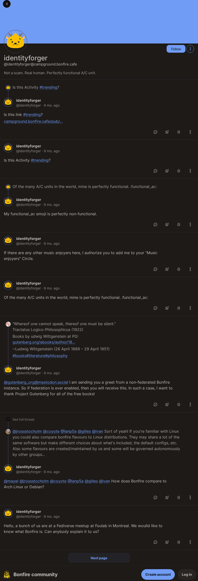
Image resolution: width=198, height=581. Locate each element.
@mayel (11, 481)
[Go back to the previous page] (7, 4)
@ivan (97, 431)
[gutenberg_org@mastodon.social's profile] (8, 324)
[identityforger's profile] (8, 87)
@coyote (51, 431)
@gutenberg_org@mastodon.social (36, 382)
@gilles (84, 431)
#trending (48, 87)
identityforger (26, 58)
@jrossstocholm (27, 431)
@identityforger (28, 105)
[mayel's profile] (8, 431)
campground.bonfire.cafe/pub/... (33, 121)
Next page (99, 558)
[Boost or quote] (167, 132)
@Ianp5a (69, 431)
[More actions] (190, 49)
